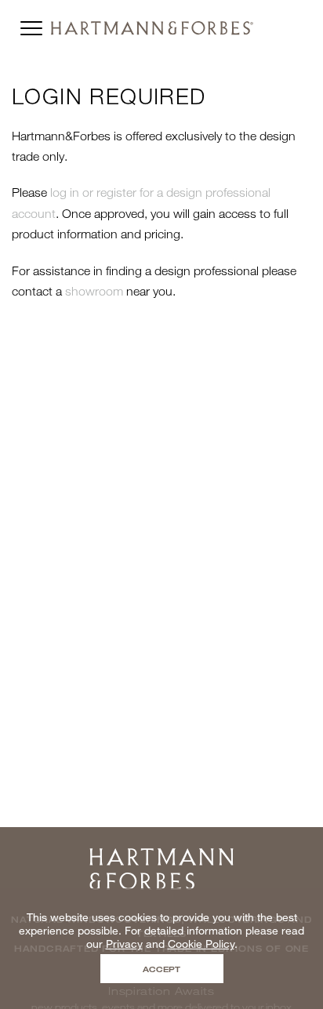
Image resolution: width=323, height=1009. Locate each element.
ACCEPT (161, 969)
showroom (94, 291)
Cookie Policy (201, 943)
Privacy (124, 943)
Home (161, 853)
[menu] (31, 24)
